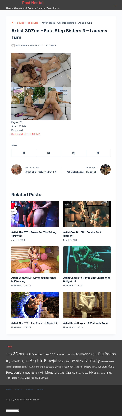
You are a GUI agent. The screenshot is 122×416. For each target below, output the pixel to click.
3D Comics (51, 45)
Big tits (36, 360)
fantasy (92, 360)
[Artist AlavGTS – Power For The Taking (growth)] (35, 214)
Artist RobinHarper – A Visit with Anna (85, 323)
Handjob (78, 367)
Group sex (67, 366)
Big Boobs (107, 354)
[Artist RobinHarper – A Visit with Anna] (87, 305)
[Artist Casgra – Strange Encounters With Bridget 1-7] (87, 259)
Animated (70, 354)
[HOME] (12, 23)
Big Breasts (13, 361)
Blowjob (51, 360)
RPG (92, 372)
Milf (42, 372)
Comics (18, 389)
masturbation (31, 372)
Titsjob (21, 378)
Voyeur (44, 378)
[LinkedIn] (98, 153)
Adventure (42, 354)
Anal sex (61, 354)
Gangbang (50, 367)
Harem (94, 367)
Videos (39, 389)
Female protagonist (15, 367)
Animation (83, 354)
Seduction (101, 373)
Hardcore (87, 367)
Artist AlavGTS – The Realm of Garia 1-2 (34, 323)
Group (58, 366)
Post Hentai (32, 2)
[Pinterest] (73, 153)
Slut (109, 372)
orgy (79, 373)
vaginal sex (32, 377)
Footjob (32, 367)
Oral (62, 372)
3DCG (23, 354)
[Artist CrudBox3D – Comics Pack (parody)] (87, 214)
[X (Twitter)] (48, 153)
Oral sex (71, 372)
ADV (31, 354)
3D (15, 353)
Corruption (64, 361)
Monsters (52, 372)
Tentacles (12, 377)
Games (29, 389)
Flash (26, 367)
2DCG (9, 354)
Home (8, 389)
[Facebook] (23, 153)
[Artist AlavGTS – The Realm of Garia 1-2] (35, 305)
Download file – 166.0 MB (25, 134)
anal (53, 354)
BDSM (94, 354)
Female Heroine (107, 361)
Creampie (77, 361)
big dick (25, 361)
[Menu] (114, 5)
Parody (85, 373)
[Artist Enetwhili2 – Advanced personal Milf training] (35, 259)
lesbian (102, 366)
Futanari (40, 366)
